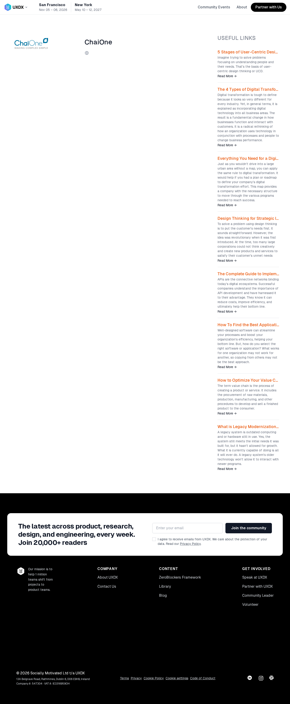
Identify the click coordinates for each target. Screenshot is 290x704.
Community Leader (258, 595)
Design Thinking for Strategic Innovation (248, 218)
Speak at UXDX (254, 577)
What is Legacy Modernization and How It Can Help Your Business (248, 426)
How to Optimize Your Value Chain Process (248, 380)
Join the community (248, 528)
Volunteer (250, 604)
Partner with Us (268, 7)
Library (165, 586)
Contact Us (106, 586)
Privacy (136, 678)
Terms (124, 678)
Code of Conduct (202, 678)
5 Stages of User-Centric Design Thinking (248, 52)
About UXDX (107, 577)
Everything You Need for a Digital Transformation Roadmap (248, 158)
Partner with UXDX (257, 586)
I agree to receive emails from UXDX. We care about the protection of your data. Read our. (212, 541)
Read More (227, 76)
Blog (163, 595)
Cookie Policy (154, 678)
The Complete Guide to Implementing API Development (248, 273)
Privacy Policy (190, 544)
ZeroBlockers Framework (180, 577)
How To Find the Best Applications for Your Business (248, 324)
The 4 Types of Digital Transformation (248, 89)
